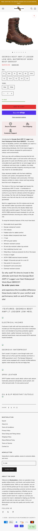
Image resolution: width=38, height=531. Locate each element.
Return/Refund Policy (8, 440)
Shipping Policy (6, 437)
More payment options (19, 117)
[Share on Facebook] (8, 407)
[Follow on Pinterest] (13, 512)
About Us (5, 424)
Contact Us (5, 446)
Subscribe (9, 469)
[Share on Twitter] (11, 407)
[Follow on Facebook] (3, 512)
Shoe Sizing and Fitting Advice (11, 434)
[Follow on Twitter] (8, 512)
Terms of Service (7, 443)
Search (4, 421)
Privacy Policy (6, 430)
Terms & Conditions (8, 427)
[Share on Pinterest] (14, 407)
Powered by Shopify (27, 517)
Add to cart (19, 107)
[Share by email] (17, 407)
